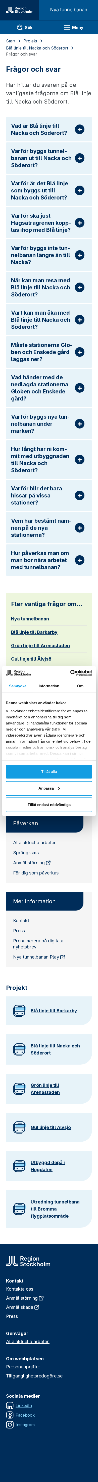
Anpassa (46, 788)
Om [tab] (80, 686)
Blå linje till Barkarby (34, 632)
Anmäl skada (19, 1307)
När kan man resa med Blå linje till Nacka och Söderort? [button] (40, 287)
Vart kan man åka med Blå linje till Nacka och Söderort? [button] (40, 319)
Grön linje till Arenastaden (40, 645)
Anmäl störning (29, 862)
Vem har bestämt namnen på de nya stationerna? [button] (41, 527)
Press (19, 930)
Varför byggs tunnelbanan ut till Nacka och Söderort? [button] (41, 158)
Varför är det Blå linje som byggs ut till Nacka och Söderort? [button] (39, 190)
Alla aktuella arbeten (35, 842)
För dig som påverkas (36, 872)
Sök (28, 27)
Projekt (30, 40)
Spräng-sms (26, 852)
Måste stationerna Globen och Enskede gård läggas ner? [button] (42, 352)
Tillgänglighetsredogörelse (34, 1375)
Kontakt (21, 920)
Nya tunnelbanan (30, 618)
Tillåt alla (49, 771)
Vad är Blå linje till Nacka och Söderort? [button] (39, 129)
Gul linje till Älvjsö (31, 659)
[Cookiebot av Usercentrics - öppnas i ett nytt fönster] (70, 673)
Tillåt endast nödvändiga (49, 804)
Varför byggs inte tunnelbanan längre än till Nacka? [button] (40, 255)
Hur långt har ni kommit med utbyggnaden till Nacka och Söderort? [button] (40, 459)
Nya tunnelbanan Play (36, 957)
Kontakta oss (19, 1289)
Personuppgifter (23, 1366)
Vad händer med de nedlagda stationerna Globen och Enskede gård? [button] (39, 388)
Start (10, 40)
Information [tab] (49, 686)
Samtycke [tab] (17, 686)
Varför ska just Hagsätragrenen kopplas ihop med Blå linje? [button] (41, 222)
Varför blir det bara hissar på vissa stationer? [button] (36, 495)
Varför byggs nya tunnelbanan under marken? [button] (40, 423)
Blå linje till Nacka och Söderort (37, 48)
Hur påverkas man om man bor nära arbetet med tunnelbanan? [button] (40, 560)
